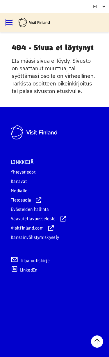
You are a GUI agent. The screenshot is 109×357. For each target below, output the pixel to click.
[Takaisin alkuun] (97, 341)
